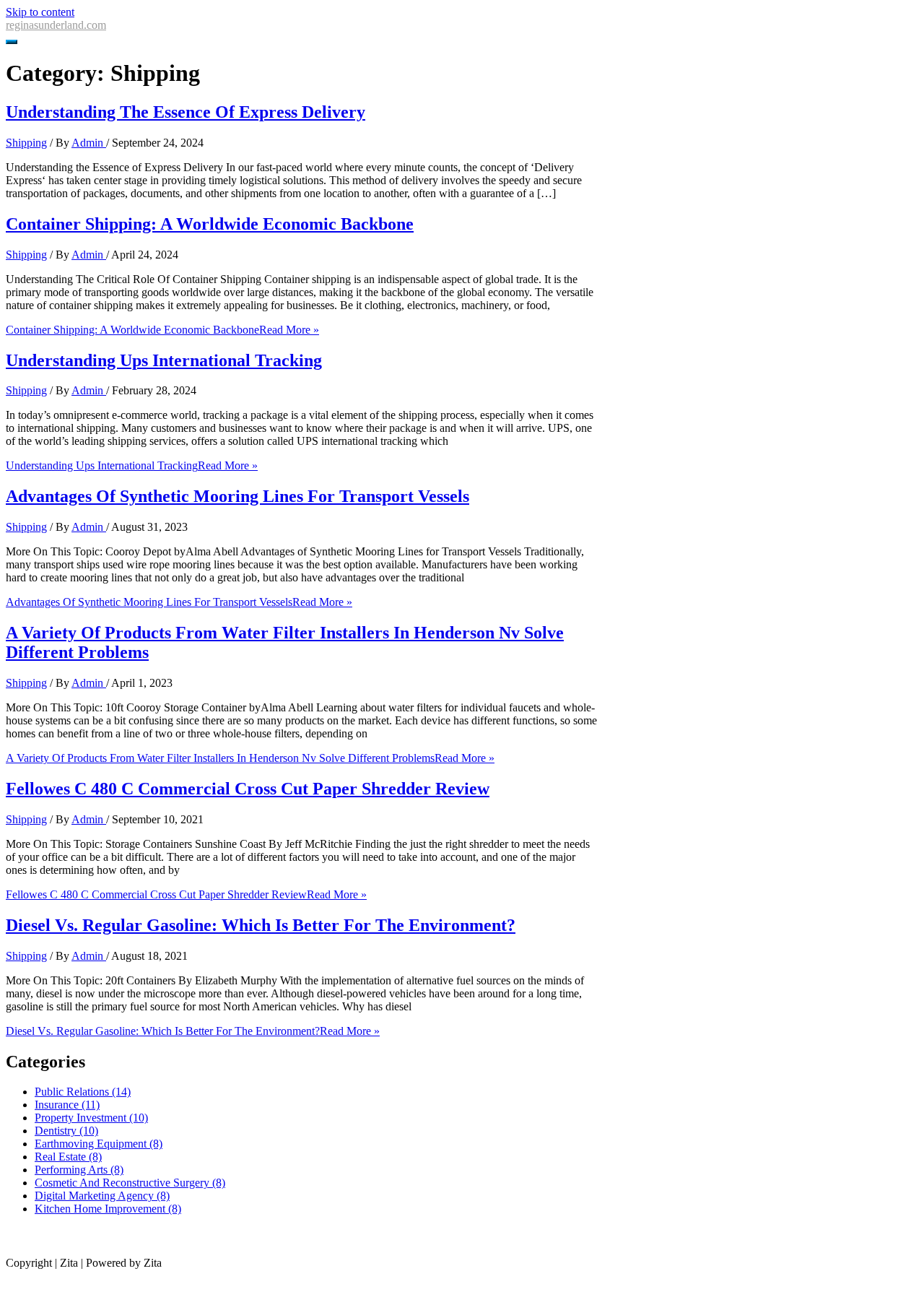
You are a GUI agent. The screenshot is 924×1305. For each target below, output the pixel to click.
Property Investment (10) (91, 1117)
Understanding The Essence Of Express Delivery (185, 112)
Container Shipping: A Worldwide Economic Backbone (210, 223)
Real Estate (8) (68, 1156)
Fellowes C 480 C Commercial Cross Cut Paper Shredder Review (247, 788)
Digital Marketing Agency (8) (102, 1195)
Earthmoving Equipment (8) (98, 1143)
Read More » (162, 330)
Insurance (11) (67, 1104)
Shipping (26, 142)
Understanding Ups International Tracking (164, 360)
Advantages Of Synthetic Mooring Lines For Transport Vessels (237, 496)
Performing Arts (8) (79, 1169)
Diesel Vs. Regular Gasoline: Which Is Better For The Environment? (260, 925)
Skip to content (40, 12)
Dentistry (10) (66, 1130)
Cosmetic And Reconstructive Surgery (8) (130, 1182)
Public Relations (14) (83, 1091)
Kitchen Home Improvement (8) (108, 1208)
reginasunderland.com (56, 25)
